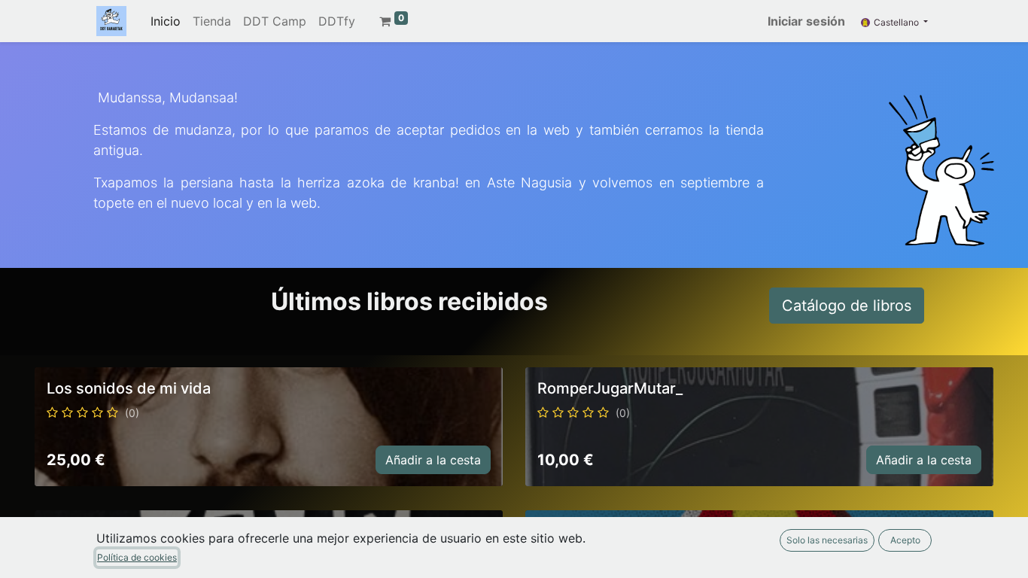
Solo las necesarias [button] (827, 540)
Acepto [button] (905, 540)
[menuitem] (165, 21)
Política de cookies (137, 557)
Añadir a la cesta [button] (433, 459)
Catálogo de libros (846, 306)
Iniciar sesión (806, 21)
